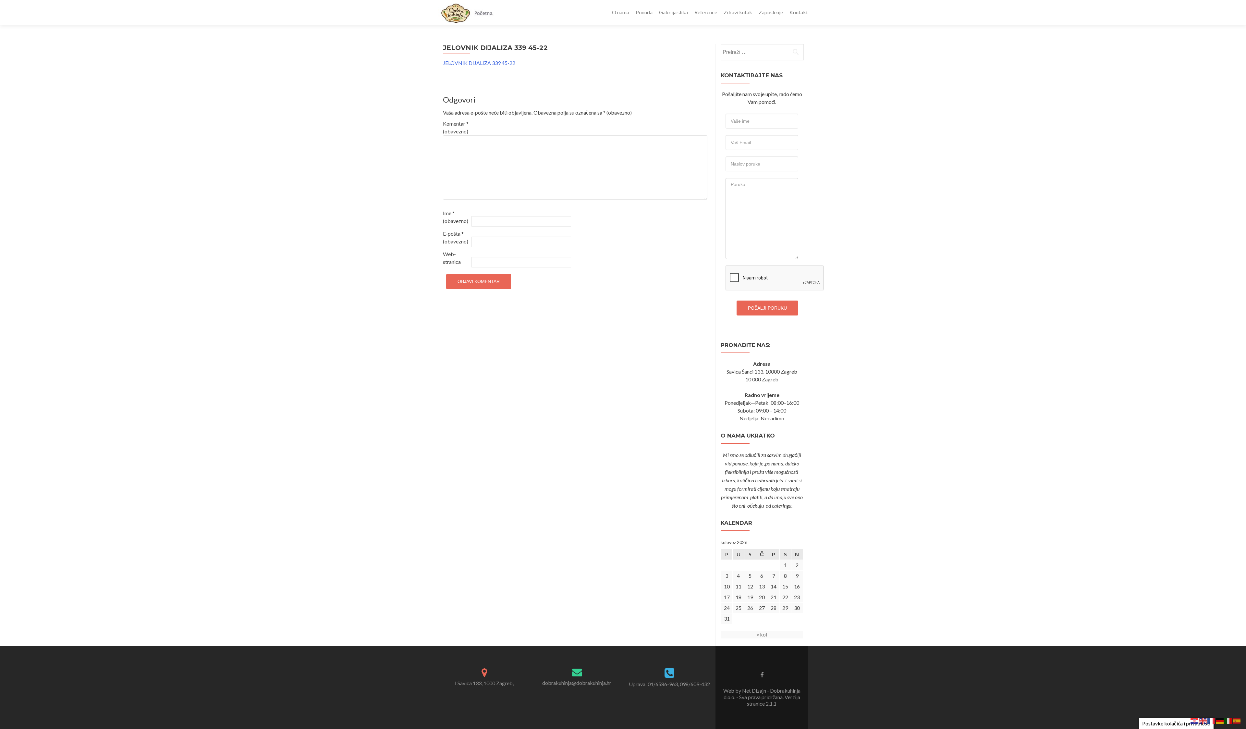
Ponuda (644, 12)
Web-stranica (452, 258)
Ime (455, 217)
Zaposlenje (771, 12)
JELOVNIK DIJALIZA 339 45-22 (479, 63)
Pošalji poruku (767, 308)
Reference (705, 12)
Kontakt (798, 12)
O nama (620, 12)
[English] (1203, 720)
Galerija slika (673, 12)
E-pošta (455, 237)
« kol (762, 634)
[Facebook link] (761, 674)
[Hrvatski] (1195, 720)
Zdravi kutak (738, 12)
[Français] (1211, 720)
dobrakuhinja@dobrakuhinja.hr (576, 683)
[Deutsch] (1220, 720)
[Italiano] (1228, 720)
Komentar (456, 127)
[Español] (1237, 720)
